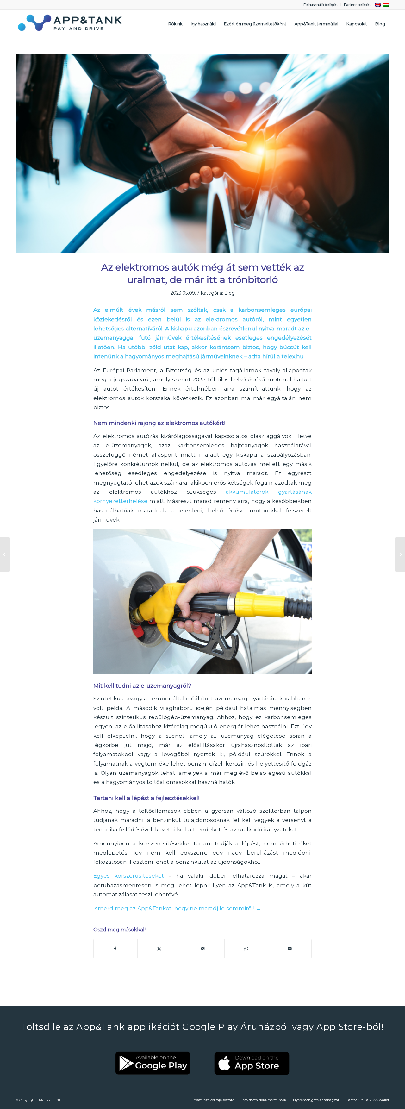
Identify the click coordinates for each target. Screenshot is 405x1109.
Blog (229, 293)
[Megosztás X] (159, 948)
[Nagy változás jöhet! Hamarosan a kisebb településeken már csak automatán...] (400, 554)
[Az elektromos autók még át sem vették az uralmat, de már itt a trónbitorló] (202, 153)
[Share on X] (202, 948)
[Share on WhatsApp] (246, 948)
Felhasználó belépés (320, 5)
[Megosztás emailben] (289, 948)
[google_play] (153, 1063)
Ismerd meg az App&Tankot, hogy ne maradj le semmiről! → (177, 908)
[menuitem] (320, 4)
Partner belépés (357, 5)
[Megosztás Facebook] (115, 948)
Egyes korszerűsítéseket (128, 875)
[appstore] (252, 1063)
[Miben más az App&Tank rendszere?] (5, 554)
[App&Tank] (70, 24)
